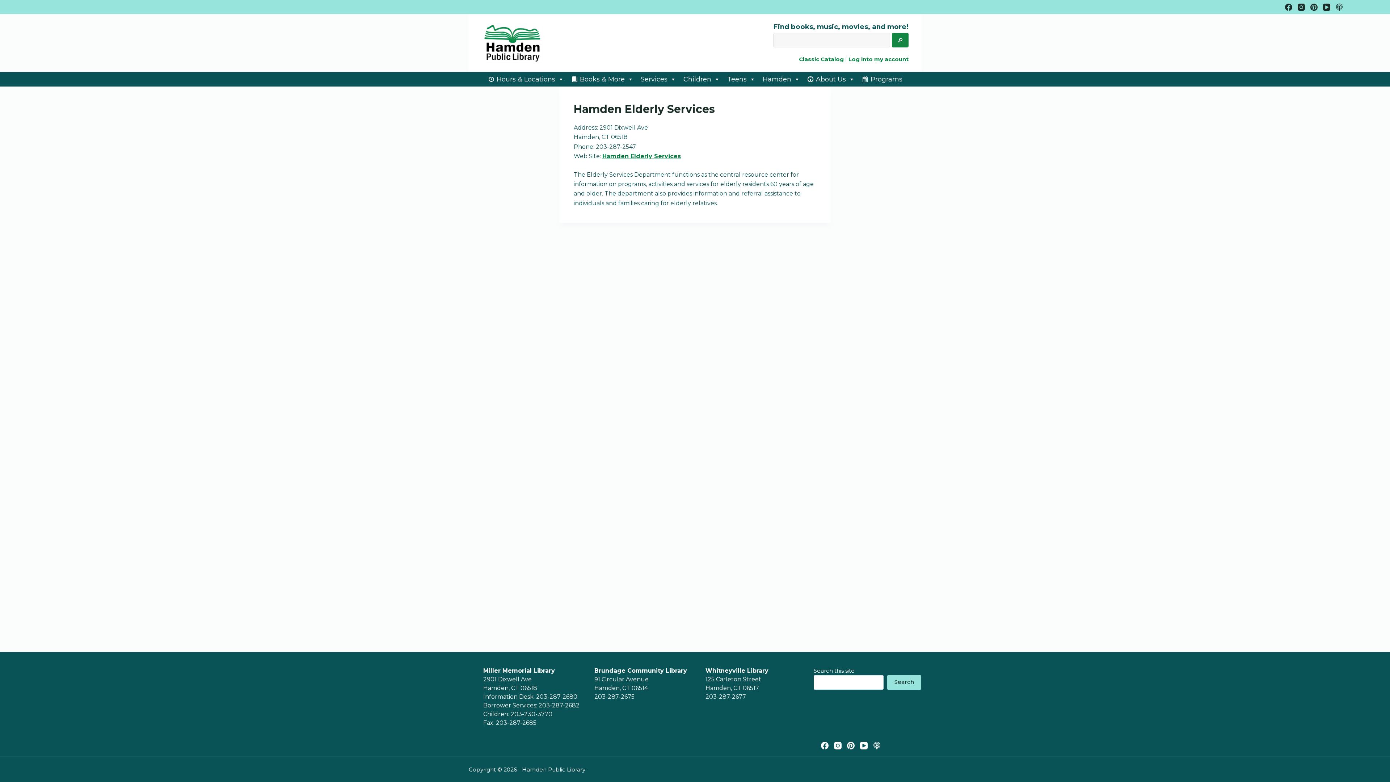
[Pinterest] (1314, 7)
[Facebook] (1288, 7)
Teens (737, 79)
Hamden (777, 79)
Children (697, 79)
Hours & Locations (526, 79)
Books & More (602, 79)
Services (654, 79)
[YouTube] (1326, 7)
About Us (831, 79)
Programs (886, 79)
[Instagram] (1301, 7)
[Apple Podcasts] (1339, 7)
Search (904, 681)
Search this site (834, 670)
